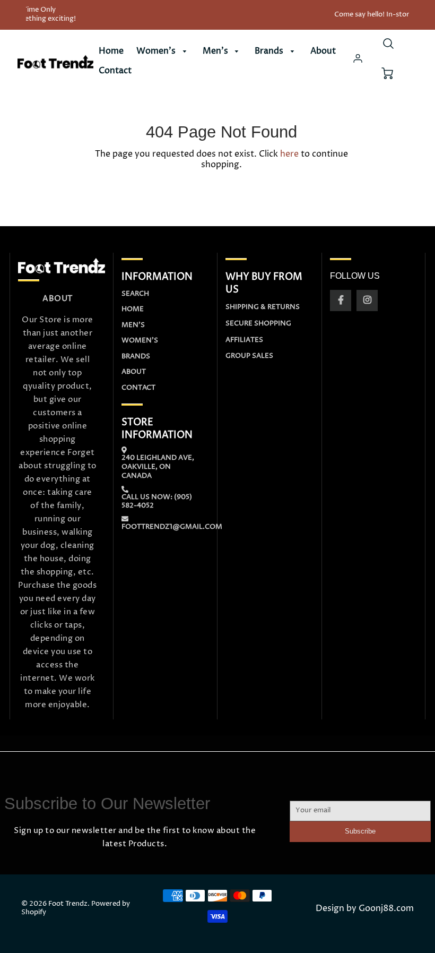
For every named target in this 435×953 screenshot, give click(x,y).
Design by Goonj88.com (365, 908)
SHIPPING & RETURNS (262, 307)
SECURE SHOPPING (258, 323)
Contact (115, 70)
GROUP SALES (249, 355)
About (323, 51)
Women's (157, 51)
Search (135, 293)
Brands (270, 51)
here (289, 154)
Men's (216, 51)
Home (111, 51)
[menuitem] (111, 51)
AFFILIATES (244, 340)
